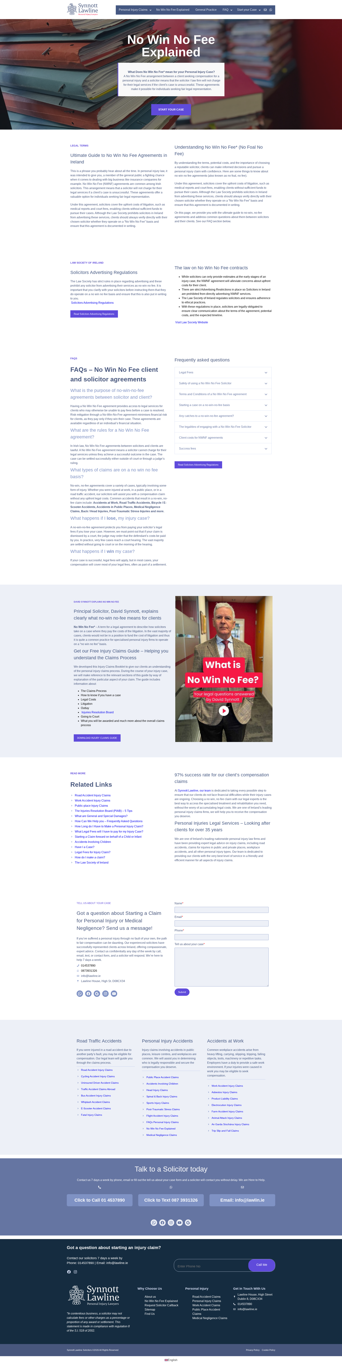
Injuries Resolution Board (97, 712)
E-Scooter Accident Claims (96, 1108)
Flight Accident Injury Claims (162, 1115)
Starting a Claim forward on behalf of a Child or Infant (108, 836)
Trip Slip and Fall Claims (225, 1130)
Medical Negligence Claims (161, 1135)
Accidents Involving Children (93, 841)
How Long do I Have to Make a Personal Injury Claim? (109, 826)
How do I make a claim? (90, 857)
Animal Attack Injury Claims (227, 1117)
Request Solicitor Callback (161, 1305)
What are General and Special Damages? (101, 816)
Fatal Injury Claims (91, 1114)
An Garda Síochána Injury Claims (230, 1124)
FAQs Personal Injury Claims (162, 1122)
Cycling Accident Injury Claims (98, 1076)
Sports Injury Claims (157, 1102)
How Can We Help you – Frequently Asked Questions (108, 821)
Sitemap (150, 1309)
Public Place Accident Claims (162, 1077)
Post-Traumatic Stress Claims (163, 1109)
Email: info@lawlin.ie (242, 1200)
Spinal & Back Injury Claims (161, 1096)
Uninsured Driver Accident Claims (100, 1082)
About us (150, 1296)
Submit (182, 992)
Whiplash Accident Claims (95, 1102)
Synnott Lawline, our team (194, 790)
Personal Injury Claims (206, 1301)
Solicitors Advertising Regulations (92, 302)
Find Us (150, 1313)
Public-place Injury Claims (91, 805)
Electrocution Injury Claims (227, 1105)
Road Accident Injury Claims (93, 795)
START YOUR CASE (171, 109)
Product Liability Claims (225, 1098)
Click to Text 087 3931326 (171, 1200)
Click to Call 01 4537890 (99, 1200)
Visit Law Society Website (191, 322)
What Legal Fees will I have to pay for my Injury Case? (109, 831)
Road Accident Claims (206, 1296)
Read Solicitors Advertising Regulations (94, 314)
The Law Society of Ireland (91, 862)
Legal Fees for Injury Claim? (92, 852)
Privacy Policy (253, 1350)
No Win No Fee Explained (160, 1128)
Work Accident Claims (206, 1305)
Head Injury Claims (157, 1090)
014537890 (86, 1263)
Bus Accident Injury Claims (96, 1095)
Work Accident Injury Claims (92, 800)
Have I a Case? (84, 847)
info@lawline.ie (117, 1263)
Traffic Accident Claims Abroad (98, 1089)
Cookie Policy (268, 1350)
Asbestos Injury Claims (224, 1092)
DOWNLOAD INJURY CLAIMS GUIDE (97, 738)
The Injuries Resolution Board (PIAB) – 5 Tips (103, 810)
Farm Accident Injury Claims (227, 1111)
